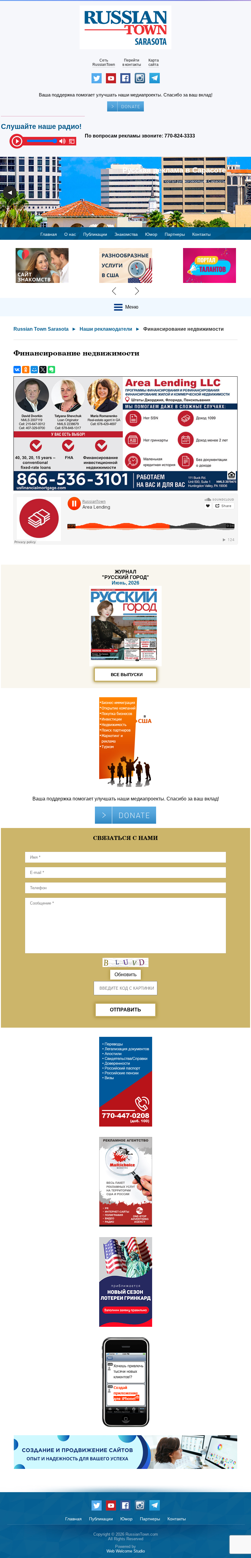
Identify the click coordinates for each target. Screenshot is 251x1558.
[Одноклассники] (25, 369)
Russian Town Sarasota (41, 329)
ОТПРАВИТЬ (125, 1009)
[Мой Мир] (34, 369)
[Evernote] (51, 369)
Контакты (201, 234)
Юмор (151, 234)
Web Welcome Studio (126, 1551)
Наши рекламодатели (106, 329)
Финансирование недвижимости (183, 329)
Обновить (125, 974)
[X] (43, 369)
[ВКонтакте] (17, 369)
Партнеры (175, 234)
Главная (48, 234)
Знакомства (126, 234)
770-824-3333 (179, 135)
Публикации (95, 234)
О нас (70, 234)
